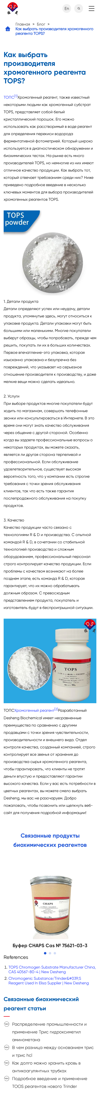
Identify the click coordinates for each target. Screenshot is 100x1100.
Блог (41, 24)
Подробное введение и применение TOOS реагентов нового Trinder (49, 1082)
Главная (23, 24)
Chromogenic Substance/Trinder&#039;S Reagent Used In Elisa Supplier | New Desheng (48, 980)
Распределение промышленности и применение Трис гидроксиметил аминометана (49, 1032)
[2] (56, 709)
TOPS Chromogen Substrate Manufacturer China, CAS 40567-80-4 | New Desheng (52, 969)
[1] (15, 96)
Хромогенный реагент (34, 710)
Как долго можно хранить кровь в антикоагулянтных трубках (46, 1066)
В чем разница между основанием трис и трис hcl (53, 1051)
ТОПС (9, 97)
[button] (45, 953)
